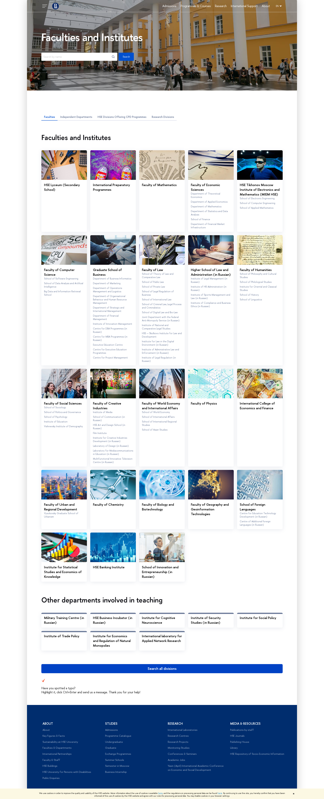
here (160, 793)
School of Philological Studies (256, 281)
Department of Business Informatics (112, 278)
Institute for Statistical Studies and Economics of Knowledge (63, 572)
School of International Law (156, 299)
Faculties (49, 117)
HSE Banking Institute (109, 567)
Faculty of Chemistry (108, 504)
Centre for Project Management (110, 357)
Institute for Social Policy (258, 617)
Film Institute (100, 433)
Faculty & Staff (51, 760)
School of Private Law (153, 286)
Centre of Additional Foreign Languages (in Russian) (255, 523)
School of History (249, 294)
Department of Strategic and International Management (108, 309)
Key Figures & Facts (54, 736)
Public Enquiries (51, 778)
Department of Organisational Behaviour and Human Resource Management (110, 299)
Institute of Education (56, 421)
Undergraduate (114, 742)
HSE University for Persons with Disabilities (67, 772)
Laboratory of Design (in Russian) (111, 445)
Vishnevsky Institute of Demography (63, 426)
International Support (244, 6)
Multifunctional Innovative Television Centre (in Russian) (112, 460)
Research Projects (178, 742)
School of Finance (200, 219)
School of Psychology (55, 416)
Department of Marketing (106, 283)
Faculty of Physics (204, 403)
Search (126, 56)
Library (234, 748)
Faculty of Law (152, 269)
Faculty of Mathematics (159, 185)
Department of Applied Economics (209, 201)
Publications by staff (242, 730)
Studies (111, 723)
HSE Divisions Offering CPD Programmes (122, 117)
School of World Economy (156, 412)
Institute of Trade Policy (61, 636)
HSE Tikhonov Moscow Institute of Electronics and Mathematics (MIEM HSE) (260, 190)
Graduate (110, 748)
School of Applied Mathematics (256, 207)
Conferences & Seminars (182, 754)
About (266, 6)
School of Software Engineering (61, 278)
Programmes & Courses (195, 6)
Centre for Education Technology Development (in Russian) (258, 515)
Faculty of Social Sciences (63, 403)
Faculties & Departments (57, 748)
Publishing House (239, 742)
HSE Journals (237, 736)
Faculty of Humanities (256, 269)
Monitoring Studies (179, 748)
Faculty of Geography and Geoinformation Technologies (210, 509)
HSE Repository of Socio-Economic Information (257, 754)
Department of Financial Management (106, 317)
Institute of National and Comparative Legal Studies (156, 327)
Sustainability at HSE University (60, 742)
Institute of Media (102, 412)
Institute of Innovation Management (112, 323)
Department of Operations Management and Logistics (107, 289)
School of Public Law (153, 281)
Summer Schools (114, 760)
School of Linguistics (251, 299)
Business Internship (116, 772)
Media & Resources (245, 723)
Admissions (169, 6)
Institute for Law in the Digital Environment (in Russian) (158, 343)
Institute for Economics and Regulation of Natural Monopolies (112, 641)
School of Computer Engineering (257, 203)
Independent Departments (76, 117)
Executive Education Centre (108, 344)
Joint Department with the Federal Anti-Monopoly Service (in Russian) (161, 318)
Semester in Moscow (117, 766)
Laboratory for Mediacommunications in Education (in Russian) (113, 452)
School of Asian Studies (154, 429)
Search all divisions (162, 668)
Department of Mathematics (206, 206)
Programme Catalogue (118, 736)
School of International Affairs (158, 416)
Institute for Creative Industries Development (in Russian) (110, 439)
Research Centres (178, 736)
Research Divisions (163, 117)
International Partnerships (57, 754)
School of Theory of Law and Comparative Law (157, 275)
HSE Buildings (50, 766)
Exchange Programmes (118, 754)
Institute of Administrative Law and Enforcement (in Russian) (160, 351)
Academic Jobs (176, 760)
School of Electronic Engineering (257, 198)
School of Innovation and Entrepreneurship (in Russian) (160, 572)
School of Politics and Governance (62, 412)
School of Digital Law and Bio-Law (160, 312)
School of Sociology (55, 407)
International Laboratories (182, 730)
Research (221, 6)
